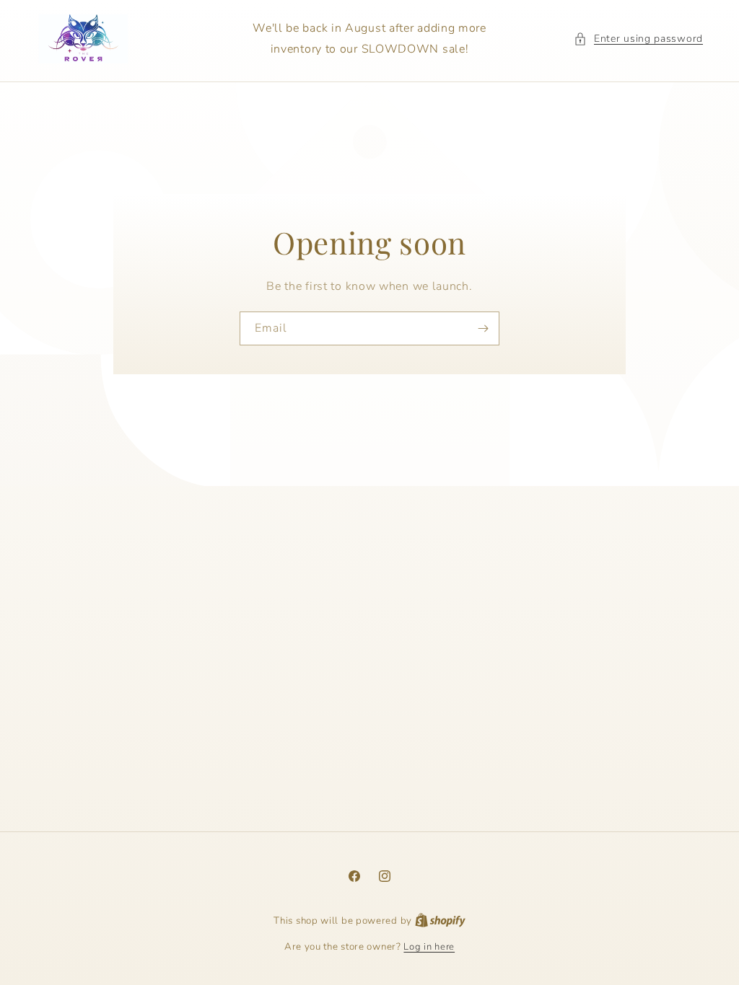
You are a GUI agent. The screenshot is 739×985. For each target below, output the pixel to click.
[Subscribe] (483, 328)
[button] (638, 39)
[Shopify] (440, 920)
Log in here (429, 946)
